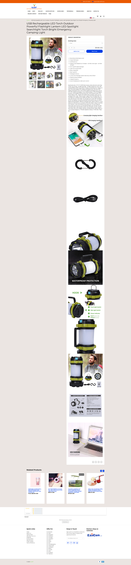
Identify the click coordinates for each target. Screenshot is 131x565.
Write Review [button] (28, 513)
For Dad (48, 533)
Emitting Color (72, 41)
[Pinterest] (74, 542)
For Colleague (50, 547)
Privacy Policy (30, 538)
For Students (50, 552)
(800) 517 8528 (86, 1)
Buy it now (94, 51)
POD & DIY (40, 11)
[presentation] (101, 471)
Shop (33, 11)
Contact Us (96, 11)
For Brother (49, 532)
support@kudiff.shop (99, 1)
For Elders (49, 548)
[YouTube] (77, 542)
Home (29, 11)
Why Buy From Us (42, 13)
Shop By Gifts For (50, 11)
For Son (48, 542)
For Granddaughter (51, 544)
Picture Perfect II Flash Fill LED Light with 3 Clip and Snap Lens (35, 490)
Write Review (65, 521)
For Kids (49, 551)
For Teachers (50, 553)
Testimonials (70, 11)
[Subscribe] (82, 538)
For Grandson (50, 538)
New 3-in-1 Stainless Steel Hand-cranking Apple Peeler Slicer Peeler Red (75, 490)
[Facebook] (71, 542)
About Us (89, 11)
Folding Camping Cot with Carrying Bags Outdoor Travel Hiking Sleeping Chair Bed (55, 490)
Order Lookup (30, 541)
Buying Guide (60, 11)
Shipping (29, 537)
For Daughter (50, 534)
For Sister (49, 541)
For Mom (49, 540)
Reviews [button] (26, 516)
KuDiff (31, 561)
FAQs (28, 532)
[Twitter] (68, 542)
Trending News (80, 11)
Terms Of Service (31, 542)
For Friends (49, 549)
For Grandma (50, 536)
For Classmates (50, 545)
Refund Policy (30, 540)
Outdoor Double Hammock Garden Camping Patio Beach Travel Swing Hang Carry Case (94, 491)
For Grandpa (50, 537)
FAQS (50, 13)
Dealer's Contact (32, 13)
